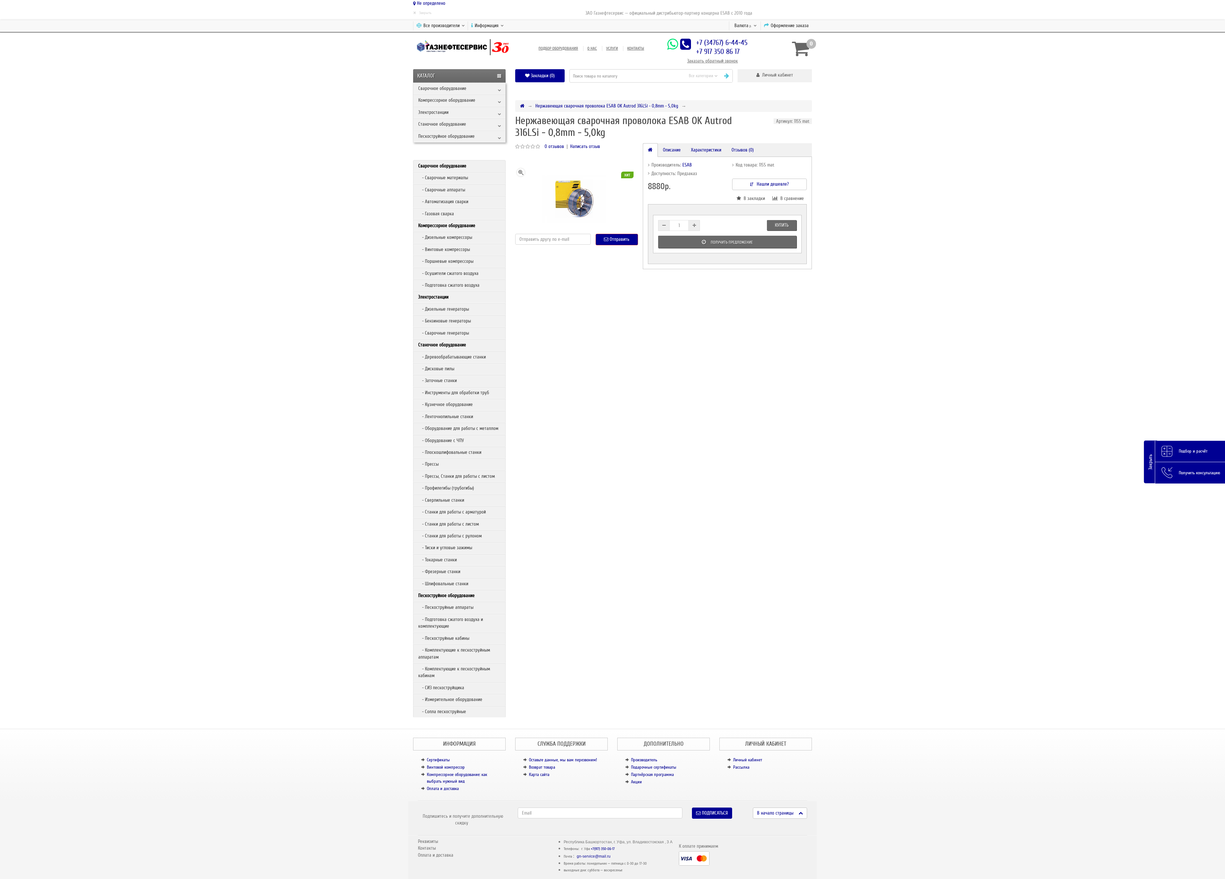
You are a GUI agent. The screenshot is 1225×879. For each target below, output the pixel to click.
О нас (592, 48)
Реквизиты (428, 841)
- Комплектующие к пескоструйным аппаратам (454, 653)
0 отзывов (554, 146)
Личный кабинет (747, 760)
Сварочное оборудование (442, 88)
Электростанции (433, 112)
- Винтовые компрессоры (444, 249)
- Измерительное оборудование (450, 699)
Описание (672, 150)
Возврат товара (542, 767)
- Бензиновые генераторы (444, 321)
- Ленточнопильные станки (445, 416)
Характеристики (706, 150)
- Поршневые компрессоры (445, 261)
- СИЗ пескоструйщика (441, 688)
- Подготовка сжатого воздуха (448, 285)
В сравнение (791, 198)
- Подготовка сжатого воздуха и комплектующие (450, 623)
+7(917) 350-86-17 (603, 848)
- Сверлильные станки (441, 500)
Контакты (635, 48)
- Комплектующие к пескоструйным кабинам (454, 672)
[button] (775, 75)
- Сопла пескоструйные (442, 711)
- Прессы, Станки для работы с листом (456, 476)
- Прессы (428, 464)
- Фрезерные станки (439, 571)
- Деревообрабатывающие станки (452, 357)
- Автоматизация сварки (443, 201)
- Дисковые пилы (436, 369)
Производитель (644, 760)
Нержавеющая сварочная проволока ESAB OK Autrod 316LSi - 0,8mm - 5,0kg (606, 106)
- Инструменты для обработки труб (453, 392)
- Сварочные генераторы (443, 333)
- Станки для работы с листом (448, 524)
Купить (782, 225)
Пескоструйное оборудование (446, 136)
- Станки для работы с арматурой (452, 512)
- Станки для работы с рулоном (450, 536)
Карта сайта (539, 774)
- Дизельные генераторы (443, 309)
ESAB (687, 165)
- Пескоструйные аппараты (445, 607)
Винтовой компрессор (446, 767)
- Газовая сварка (436, 214)
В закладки (753, 198)
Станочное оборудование (442, 124)
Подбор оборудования (558, 48)
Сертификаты (438, 760)
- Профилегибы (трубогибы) (446, 488)
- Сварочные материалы (443, 178)
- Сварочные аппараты (441, 190)
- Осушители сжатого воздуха (448, 273)
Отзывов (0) (742, 150)
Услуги (612, 48)
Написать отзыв (585, 146)
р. (743, 25)
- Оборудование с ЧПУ (441, 440)
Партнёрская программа (652, 774)
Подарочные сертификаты (653, 767)
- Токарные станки (437, 560)
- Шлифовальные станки (443, 584)
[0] (799, 48)
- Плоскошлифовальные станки (449, 452)
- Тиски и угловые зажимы (445, 547)
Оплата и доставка (443, 788)
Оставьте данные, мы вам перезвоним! (563, 760)
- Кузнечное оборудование (445, 404)
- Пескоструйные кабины (443, 638)
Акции (636, 782)
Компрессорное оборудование (446, 100)
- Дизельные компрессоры (445, 237)
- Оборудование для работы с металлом (458, 428)
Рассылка (741, 767)
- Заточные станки (437, 380)
